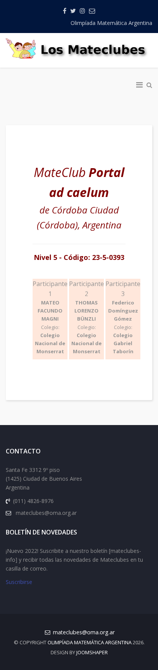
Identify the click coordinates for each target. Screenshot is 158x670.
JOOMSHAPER (92, 652)
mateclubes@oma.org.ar (84, 632)
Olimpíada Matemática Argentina (111, 22)
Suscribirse (19, 582)
